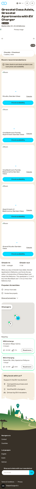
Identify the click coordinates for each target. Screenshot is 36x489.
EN (20, 3)
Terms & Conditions (7, 482)
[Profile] (27, 3)
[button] (18, 346)
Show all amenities (8, 298)
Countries (4, 443)
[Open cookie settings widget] (3, 486)
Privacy (20, 482)
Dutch (3, 458)
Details (29, 96)
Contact (4, 439)
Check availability (18, 103)
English (3, 454)
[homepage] (4, 3)
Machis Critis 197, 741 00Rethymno (13, 26)
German (4, 462)
